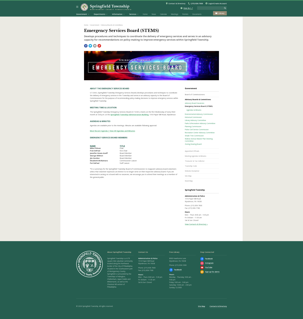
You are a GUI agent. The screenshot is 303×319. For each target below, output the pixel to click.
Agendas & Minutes (194, 110)
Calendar (163, 14)
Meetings (174, 14)
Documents (196, 14)
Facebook (178, 269)
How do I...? (188, 8)
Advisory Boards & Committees (112, 25)
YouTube (208, 267)
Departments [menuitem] (99, 14)
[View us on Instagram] (202, 263)
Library (221, 13)
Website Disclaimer (192, 171)
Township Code (191, 166)
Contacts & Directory (218, 306)
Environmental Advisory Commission (199, 114)
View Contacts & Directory (195, 224)
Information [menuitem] (117, 14)
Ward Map (189, 181)
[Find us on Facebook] (171, 270)
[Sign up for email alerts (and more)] (202, 272)
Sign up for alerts (212, 272)
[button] (77, 7)
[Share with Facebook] (86, 46)
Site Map (188, 176)
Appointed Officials (192, 151)
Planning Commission (193, 126)
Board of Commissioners (195, 94)
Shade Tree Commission (194, 136)
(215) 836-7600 (197, 3)
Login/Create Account (217, 3)
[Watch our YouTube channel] (202, 267)
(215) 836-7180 (194, 208)
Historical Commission (193, 117)
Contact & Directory (176, 3)
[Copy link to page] (99, 46)
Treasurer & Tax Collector (195, 161)
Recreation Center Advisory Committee (200, 132)
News (154, 14)
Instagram (209, 263)
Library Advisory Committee (195, 120)
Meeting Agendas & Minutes (195, 156)
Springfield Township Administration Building (129, 114)
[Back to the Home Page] (106, 7)
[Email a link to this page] (95, 46)
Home (145, 14)
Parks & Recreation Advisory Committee (200, 123)
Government (94, 25)
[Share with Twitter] (90, 46)
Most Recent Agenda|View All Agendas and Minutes (112, 131)
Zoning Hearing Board (193, 144)
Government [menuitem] (81, 14)
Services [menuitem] (132, 14)
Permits (185, 14)
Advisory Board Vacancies (194, 103)
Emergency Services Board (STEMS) (199, 106)
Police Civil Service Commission (197, 129)
